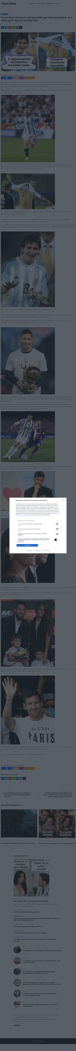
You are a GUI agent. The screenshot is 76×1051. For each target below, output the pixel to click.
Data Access (38, 550)
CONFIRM (27, 545)
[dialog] (38, 525)
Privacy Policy (46, 550)
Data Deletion (29, 550)
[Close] (63, 500)
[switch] (56, 524)
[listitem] (38, 520)
